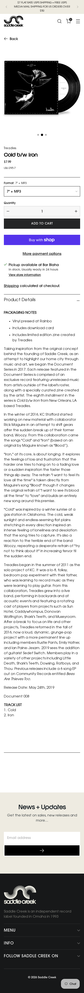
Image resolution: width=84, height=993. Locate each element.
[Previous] (6, 7)
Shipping (11, 286)
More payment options (42, 253)
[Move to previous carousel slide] (66, 773)
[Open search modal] (59, 21)
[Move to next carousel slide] (76, 773)
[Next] (77, 7)
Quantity (10, 203)
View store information (25, 275)
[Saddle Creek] (13, 21)
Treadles (10, 148)
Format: (15, 183)
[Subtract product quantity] (8, 211)
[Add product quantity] (76, 211)
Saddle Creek (47, 977)
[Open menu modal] (77, 21)
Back (14, 38)
